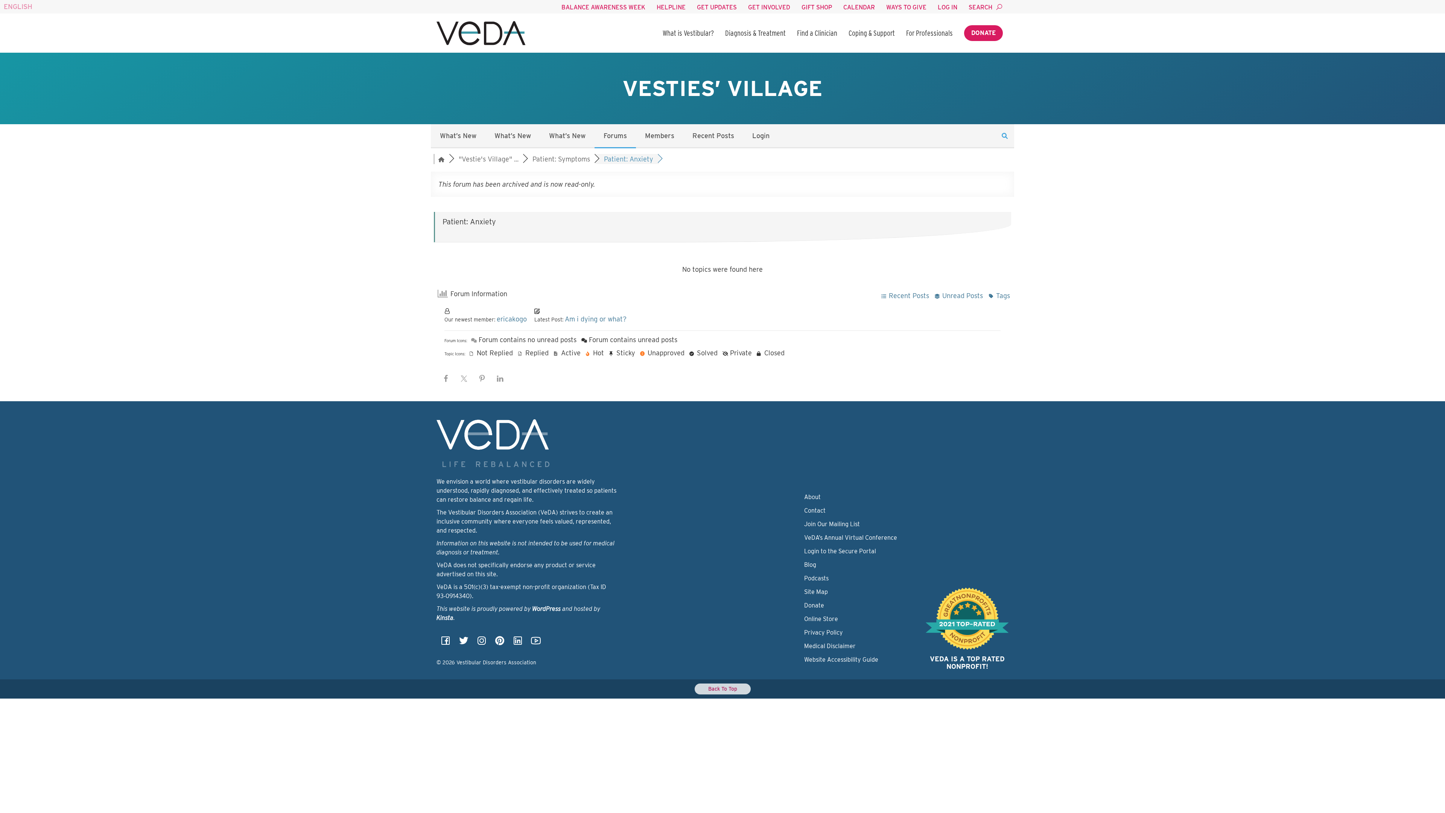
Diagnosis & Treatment (755, 33)
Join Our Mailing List (832, 524)
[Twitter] (464, 643)
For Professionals (929, 33)
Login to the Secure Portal (840, 551)
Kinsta (445, 617)
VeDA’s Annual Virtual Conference (850, 537)
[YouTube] (536, 643)
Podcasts (816, 578)
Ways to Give (906, 7)
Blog (810, 564)
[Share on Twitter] (464, 379)
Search (980, 7)
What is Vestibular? (688, 33)
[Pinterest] (500, 643)
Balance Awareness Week (603, 7)
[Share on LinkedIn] (500, 379)
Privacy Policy (823, 632)
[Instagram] (482, 643)
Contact (815, 510)
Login (761, 136)
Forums (615, 136)
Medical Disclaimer (830, 646)
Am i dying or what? (596, 319)
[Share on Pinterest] (482, 379)
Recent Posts (713, 136)
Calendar (859, 7)
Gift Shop (817, 7)
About (812, 497)
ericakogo (512, 319)
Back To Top (722, 689)
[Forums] (441, 159)
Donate (983, 33)
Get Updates (717, 7)
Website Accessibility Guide (841, 659)
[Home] (481, 33)
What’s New (458, 136)
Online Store (821, 619)
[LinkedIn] (518, 643)
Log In (947, 7)
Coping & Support (872, 33)
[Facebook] (446, 643)
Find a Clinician (817, 33)
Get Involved (769, 7)
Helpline (671, 7)
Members (659, 136)
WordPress (546, 608)
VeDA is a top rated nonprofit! (967, 662)
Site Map (816, 591)
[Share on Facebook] (446, 379)
